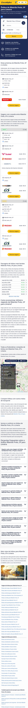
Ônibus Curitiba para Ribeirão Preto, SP (10, 599)
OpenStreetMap (20, 393)
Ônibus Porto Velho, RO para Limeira (9, 672)
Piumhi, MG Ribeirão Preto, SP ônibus (9, 621)
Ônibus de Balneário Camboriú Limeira (10, 643)
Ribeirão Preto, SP (12, 362)
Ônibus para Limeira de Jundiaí (8, 665)
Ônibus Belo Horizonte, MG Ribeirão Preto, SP (11, 592)
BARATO (4, 129)
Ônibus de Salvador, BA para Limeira (9, 679)
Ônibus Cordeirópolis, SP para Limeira (9, 653)
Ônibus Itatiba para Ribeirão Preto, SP (9, 609)
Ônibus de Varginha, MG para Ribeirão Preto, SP (12, 635)
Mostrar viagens (14, 105)
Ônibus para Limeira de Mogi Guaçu (9, 669)
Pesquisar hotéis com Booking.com (12, 33)
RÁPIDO (4, 201)
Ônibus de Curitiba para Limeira (8, 655)
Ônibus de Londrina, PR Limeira (8, 667)
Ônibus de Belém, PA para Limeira (8, 648)
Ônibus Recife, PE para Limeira (8, 677)
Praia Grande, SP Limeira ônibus (8, 674)
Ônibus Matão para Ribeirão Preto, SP (9, 611)
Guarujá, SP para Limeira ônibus (8, 660)
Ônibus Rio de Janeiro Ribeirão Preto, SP (10, 625)
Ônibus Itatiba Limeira (6, 662)
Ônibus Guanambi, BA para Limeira (9, 657)
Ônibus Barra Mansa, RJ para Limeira (9, 645)
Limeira (24, 362)
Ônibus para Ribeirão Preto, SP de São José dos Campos (13, 630)
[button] (18, 386)
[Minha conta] (15, 2)
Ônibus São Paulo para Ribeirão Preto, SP (10, 633)
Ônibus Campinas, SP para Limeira (9, 650)
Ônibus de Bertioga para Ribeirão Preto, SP (10, 594)
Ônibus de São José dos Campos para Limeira (11, 681)
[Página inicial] (7, 2)
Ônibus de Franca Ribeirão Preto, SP (9, 601)
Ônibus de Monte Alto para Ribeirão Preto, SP (11, 613)
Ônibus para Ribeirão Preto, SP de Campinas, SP (12, 596)
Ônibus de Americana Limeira (7, 641)
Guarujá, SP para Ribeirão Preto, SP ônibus (10, 606)
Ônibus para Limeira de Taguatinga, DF (10, 686)
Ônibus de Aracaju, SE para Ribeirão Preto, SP (11, 589)
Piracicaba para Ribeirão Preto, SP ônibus (10, 618)
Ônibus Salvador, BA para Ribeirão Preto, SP (11, 628)
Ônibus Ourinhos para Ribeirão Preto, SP (10, 616)
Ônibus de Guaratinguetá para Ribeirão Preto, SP (12, 604)
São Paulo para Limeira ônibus (8, 684)
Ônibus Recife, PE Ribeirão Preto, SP (9, 623)
